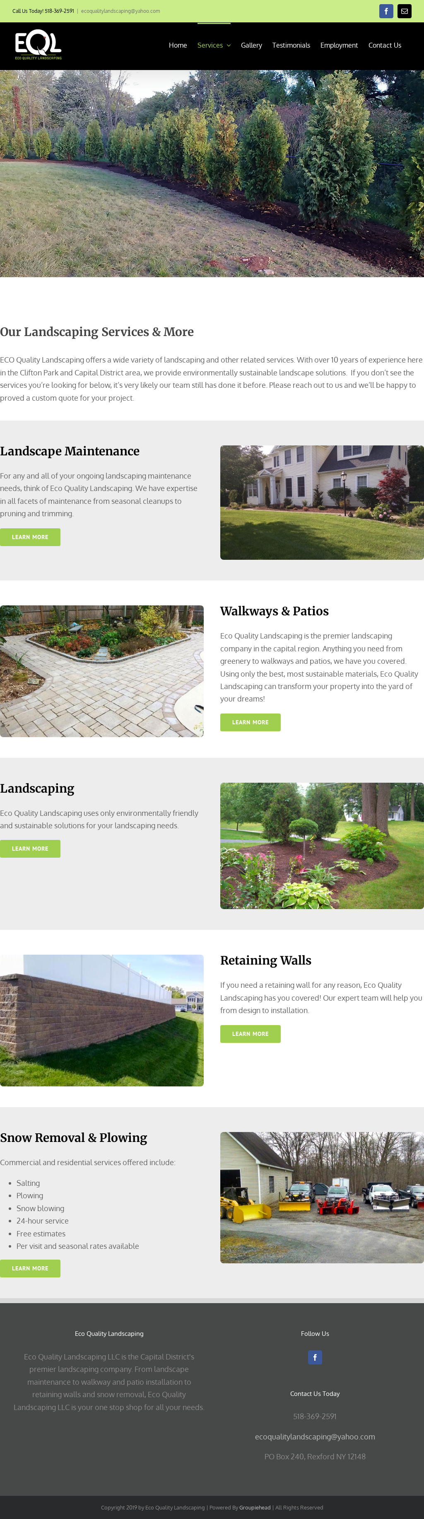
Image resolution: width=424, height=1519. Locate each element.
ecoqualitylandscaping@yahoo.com (120, 11)
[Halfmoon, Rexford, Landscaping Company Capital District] (322, 786)
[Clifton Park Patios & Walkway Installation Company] (102, 609)
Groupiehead (255, 1507)
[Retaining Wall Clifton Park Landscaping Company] (102, 958)
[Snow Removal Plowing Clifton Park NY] (322, 1135)
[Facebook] (315, 1357)
